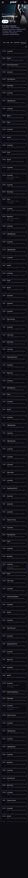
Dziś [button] (4, 42)
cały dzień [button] (23, 42)
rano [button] (11, 42)
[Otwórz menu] (3, 2)
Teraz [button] (8, 42)
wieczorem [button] (17, 42)
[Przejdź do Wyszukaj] (25, 2)
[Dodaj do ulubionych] (10, 21)
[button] (26, 47)
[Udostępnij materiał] (14, 21)
